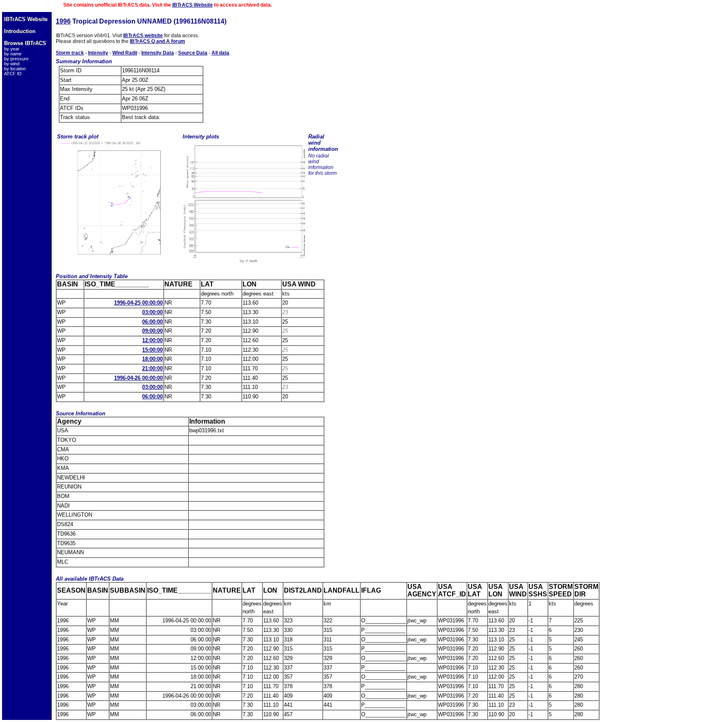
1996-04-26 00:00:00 (138, 378)
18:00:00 (152, 359)
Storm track (70, 53)
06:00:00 (152, 322)
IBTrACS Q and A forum (157, 41)
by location (15, 68)
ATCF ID (12, 73)
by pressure (16, 58)
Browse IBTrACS (25, 43)
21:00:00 (152, 368)
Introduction (20, 31)
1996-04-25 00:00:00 (138, 303)
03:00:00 (152, 312)
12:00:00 (152, 340)
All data (220, 53)
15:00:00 (152, 350)
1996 (63, 21)
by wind (11, 63)
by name (12, 53)
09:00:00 (152, 331)
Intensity (98, 53)
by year (11, 48)
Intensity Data (157, 53)
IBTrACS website (143, 35)
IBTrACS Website (192, 5)
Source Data (192, 53)
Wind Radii (124, 53)
